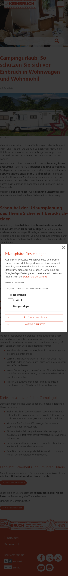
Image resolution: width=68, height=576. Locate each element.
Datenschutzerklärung (35, 276)
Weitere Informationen (14, 283)
